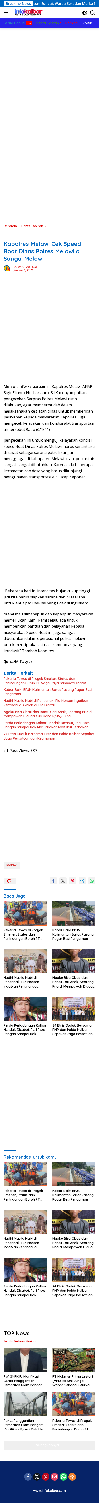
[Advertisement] (49, 72)
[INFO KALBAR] (27, 13)
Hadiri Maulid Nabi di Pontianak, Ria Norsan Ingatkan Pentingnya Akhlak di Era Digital (46, 703)
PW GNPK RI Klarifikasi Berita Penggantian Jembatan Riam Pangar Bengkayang (23, 1380)
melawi (11, 865)
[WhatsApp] (63, 1477)
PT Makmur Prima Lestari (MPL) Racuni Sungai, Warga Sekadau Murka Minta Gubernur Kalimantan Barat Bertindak (72, 1380)
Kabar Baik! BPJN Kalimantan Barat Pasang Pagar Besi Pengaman (48, 692)
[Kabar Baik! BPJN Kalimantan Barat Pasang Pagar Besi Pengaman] (73, 913)
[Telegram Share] (82, 880)
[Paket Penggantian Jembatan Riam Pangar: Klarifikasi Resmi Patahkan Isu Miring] (25, 1404)
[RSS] (72, 1477)
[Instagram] (54, 1477)
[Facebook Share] (53, 880)
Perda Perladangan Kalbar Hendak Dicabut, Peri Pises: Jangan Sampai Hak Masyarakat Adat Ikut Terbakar (47, 725)
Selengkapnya (48, 1445)
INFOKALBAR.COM (25, 267)
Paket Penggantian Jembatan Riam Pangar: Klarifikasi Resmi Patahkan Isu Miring (25, 1425)
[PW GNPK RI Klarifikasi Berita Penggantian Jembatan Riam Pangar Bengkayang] (25, 1360)
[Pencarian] (92, 13)
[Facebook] (28, 1477)
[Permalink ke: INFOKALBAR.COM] (7, 268)
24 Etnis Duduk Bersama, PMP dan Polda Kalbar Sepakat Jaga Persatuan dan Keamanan (49, 736)
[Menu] (7, 13)
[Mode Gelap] (84, 13)
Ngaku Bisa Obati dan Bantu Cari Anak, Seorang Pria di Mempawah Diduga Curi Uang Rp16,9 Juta (48, 714)
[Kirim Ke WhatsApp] (91, 880)
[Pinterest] (46, 1477)
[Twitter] (37, 1477)
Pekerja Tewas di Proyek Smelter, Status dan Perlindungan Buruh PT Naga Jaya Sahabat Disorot (45, 681)
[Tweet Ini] (63, 880)
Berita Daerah (14, 236)
